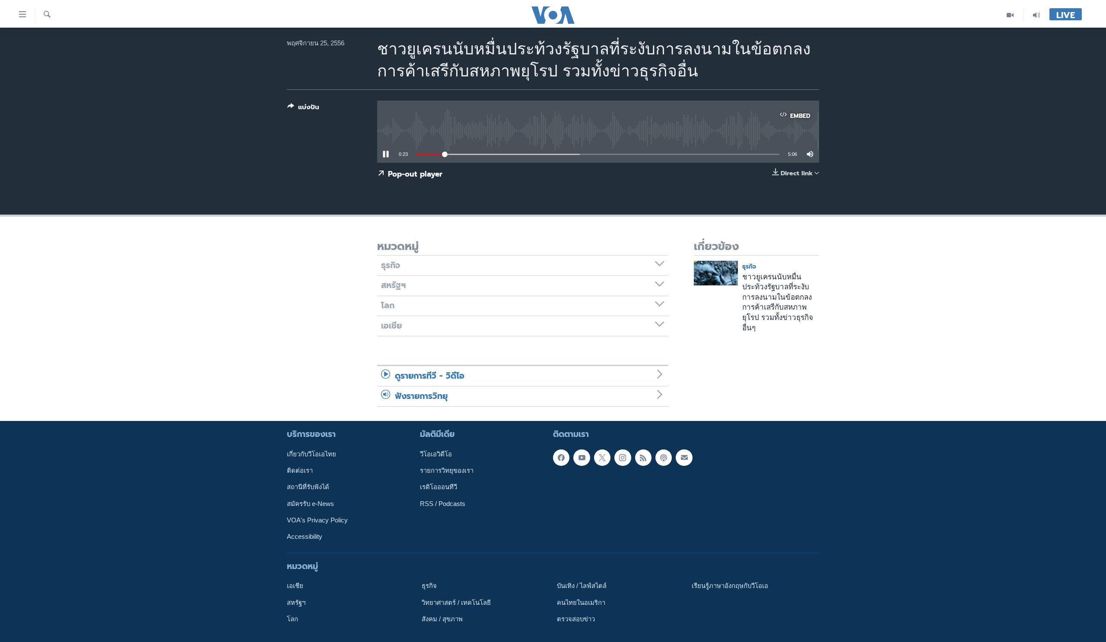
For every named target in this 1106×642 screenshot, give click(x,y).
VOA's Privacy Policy (317, 520)
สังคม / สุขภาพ (442, 619)
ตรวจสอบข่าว (576, 619)
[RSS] (643, 457)
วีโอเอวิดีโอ (436, 454)
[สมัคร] (684, 457)
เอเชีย (295, 585)
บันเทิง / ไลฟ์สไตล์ (582, 585)
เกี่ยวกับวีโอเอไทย (311, 454)
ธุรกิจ (749, 266)
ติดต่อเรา (300, 470)
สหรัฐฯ (296, 602)
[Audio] (1036, 15)
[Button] (303, 109)
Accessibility (304, 536)
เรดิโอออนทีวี (438, 487)
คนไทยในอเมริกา (581, 602)
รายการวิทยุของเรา (447, 470)
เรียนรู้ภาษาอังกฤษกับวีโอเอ (730, 585)
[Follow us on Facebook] (561, 457)
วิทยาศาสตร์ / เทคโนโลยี (456, 602)
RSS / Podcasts (442, 503)
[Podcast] (663, 457)
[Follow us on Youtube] (581, 457)
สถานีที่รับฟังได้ (308, 487)
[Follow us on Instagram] (622, 457)
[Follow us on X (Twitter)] (602, 457)
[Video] (1010, 15)
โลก (292, 619)
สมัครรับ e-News (310, 503)
